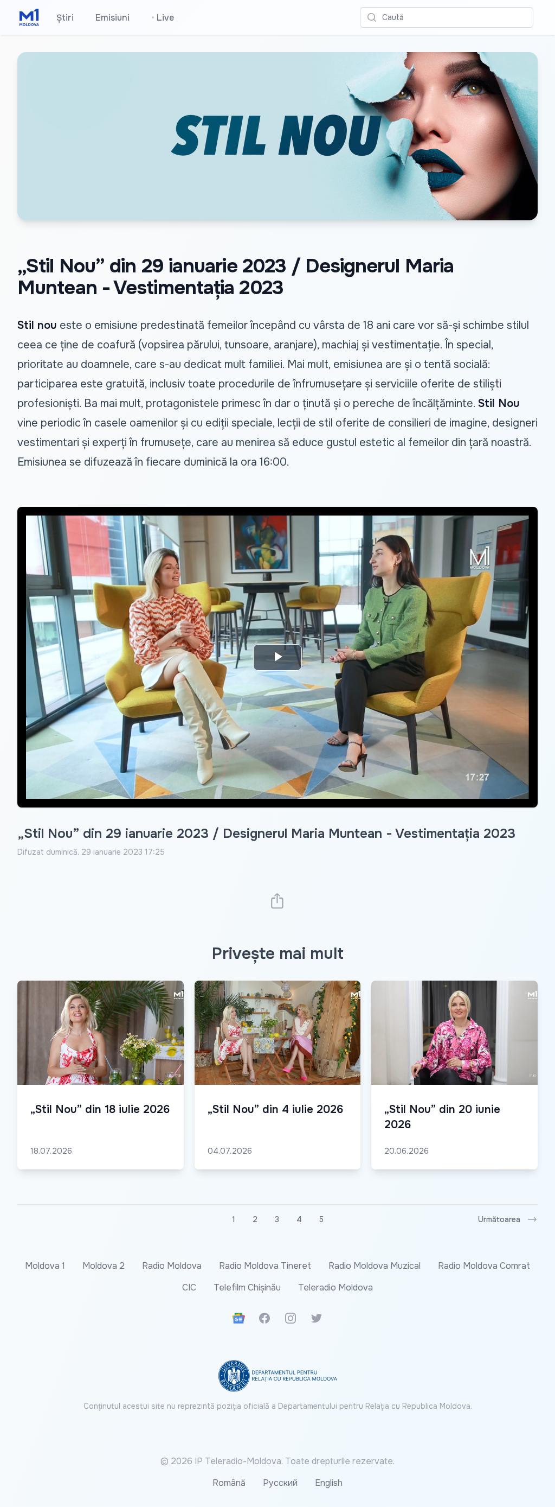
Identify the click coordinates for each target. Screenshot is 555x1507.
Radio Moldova (172, 1265)
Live (162, 17)
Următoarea (499, 1219)
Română (229, 1483)
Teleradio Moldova (335, 1287)
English (329, 1483)
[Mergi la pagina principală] (29, 17)
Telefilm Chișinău (247, 1287)
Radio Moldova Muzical (374, 1265)
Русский (280, 1483)
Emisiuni (112, 17)
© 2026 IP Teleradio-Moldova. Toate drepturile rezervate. (277, 1461)
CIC (189, 1287)
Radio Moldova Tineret (265, 1265)
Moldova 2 (103, 1265)
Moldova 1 (45, 1265)
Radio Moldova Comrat (484, 1265)
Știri (65, 17)
